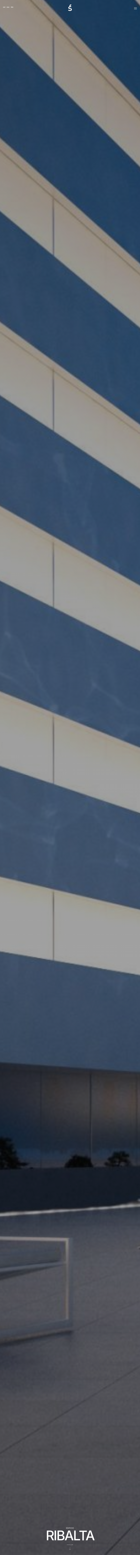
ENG (8, 7)
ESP (4, 7)
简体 (12, 7)
